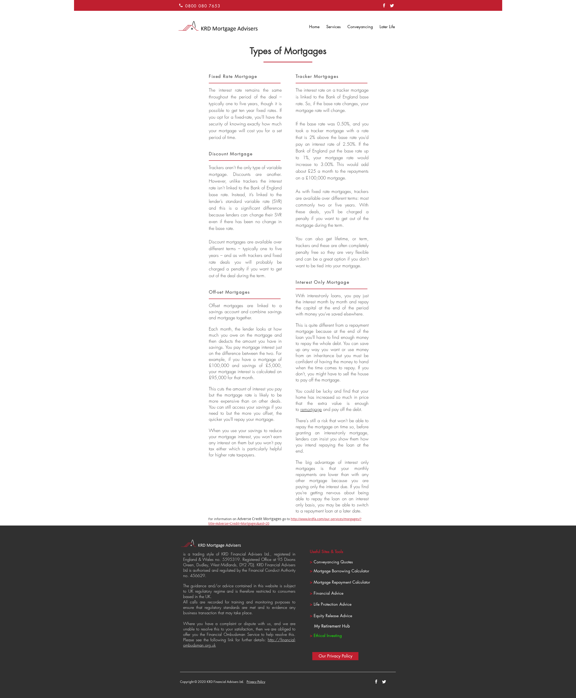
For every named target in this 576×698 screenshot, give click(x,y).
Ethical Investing (328, 635)
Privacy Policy (256, 682)
